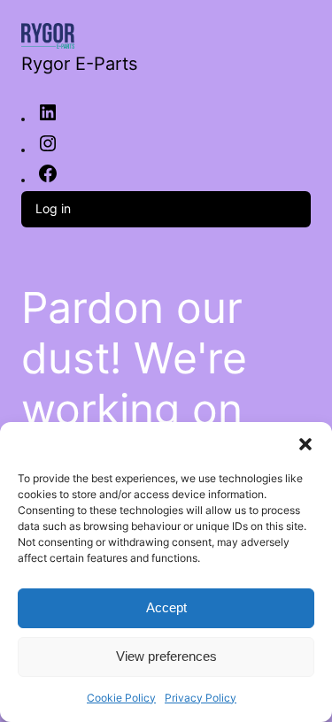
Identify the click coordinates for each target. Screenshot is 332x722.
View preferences (166, 656)
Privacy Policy (200, 697)
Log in (53, 208)
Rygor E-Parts (79, 63)
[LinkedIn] (47, 118)
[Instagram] (47, 149)
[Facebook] (47, 180)
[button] (305, 444)
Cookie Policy (121, 697)
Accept (166, 607)
